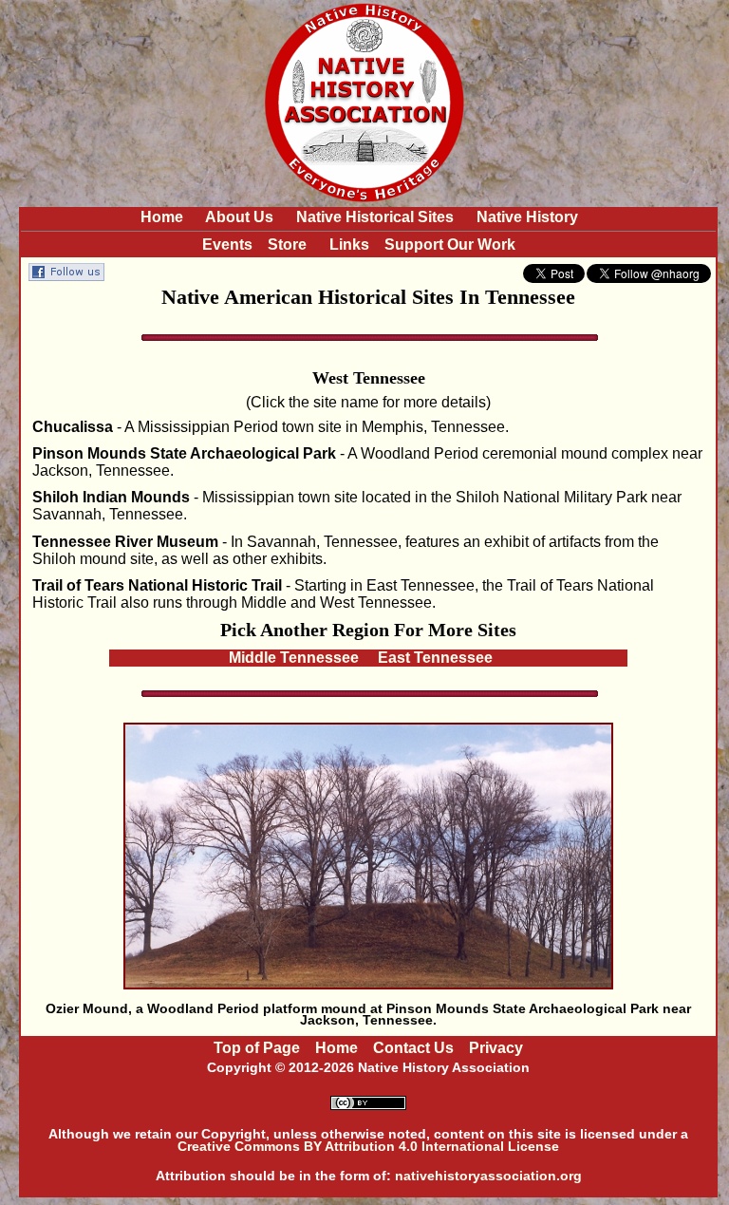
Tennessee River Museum (125, 542)
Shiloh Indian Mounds (111, 497)
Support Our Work (449, 244)
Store (287, 244)
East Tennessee (435, 658)
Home (161, 217)
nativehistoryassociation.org (488, 1175)
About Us (239, 217)
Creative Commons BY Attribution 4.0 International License (368, 1146)
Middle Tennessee (294, 658)
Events (227, 244)
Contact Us (413, 1048)
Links (349, 244)
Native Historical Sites (375, 217)
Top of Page (257, 1048)
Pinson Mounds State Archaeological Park (184, 453)
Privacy (496, 1048)
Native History (527, 217)
